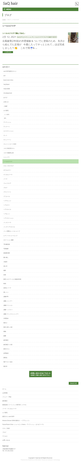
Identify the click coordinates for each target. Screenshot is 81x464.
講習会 (5, 357)
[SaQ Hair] (10, 3)
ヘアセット (6, 214)
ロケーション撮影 (8, 240)
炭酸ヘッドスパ (7, 309)
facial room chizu (8, 80)
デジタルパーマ (7, 174)
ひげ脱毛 (6, 110)
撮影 (4, 270)
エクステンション (27, 37)
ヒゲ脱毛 (4, 412)
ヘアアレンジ (7, 200)
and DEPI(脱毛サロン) (9, 71)
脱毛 (5, 118)
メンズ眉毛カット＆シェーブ (11, 231)
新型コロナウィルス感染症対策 (12, 279)
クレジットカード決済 (9, 144)
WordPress (31, 460)
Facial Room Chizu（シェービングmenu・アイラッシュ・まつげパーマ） (23, 424)
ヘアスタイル (7, 209)
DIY (4, 75)
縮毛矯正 (6, 340)
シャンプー (6, 157)
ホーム (4, 389)
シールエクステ (37, 37)
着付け (5, 323)
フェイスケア (7, 183)
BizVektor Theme (40, 460)
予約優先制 (6, 244)
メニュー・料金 (6, 397)
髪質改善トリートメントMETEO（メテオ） (14, 405)
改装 (4, 275)
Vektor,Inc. (50, 460)
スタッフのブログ (8, 166)
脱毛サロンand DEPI (8, 416)
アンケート (6, 126)
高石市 (54, 37)
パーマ (5, 179)
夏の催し (6, 257)
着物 (4, 331)
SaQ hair (38, 458)
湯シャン (6, 292)
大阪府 (49, 37)
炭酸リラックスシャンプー (11, 314)
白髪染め (6, 318)
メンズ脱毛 (6, 114)
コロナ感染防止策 (8, 153)
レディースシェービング (10, 235)
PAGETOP (73, 383)
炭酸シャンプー (7, 301)
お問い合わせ (6, 440)
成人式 (5, 266)
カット (5, 135)
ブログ (44, 37)
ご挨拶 (5, 106)
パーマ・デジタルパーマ (9, 408)
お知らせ (6, 102)
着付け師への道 (7, 327)
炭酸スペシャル (7, 305)
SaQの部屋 (6, 88)
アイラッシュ (7, 122)
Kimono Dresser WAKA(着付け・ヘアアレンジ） (16, 420)
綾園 (4, 336)
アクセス (4, 436)
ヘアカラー (6, 205)
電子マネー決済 (7, 362)
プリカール (6, 196)
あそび (19, 37)
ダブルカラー (7, 170)
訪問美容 (6, 353)
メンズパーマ (7, 222)
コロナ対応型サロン (9, 148)
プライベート (7, 192)
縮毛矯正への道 (7, 344)
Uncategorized (7, 93)
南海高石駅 (6, 253)
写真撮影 (6, 248)
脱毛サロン (6, 349)
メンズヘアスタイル (9, 227)
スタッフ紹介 (6, 428)
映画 (4, 283)
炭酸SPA (5, 296)
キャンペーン (7, 139)
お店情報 (4, 393)
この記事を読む (7, 52)
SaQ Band (6, 84)
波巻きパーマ (7, 288)
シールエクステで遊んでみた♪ (13, 33)
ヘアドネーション (8, 218)
